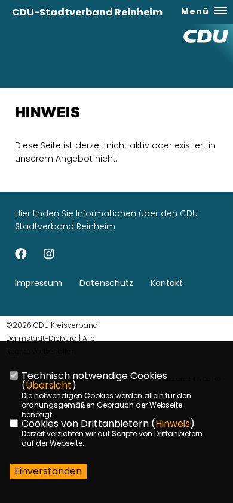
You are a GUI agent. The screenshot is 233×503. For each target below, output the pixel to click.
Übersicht (49, 385)
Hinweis (172, 423)
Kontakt (167, 283)
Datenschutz (106, 283)
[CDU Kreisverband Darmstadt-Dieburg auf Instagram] (49, 255)
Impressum (38, 283)
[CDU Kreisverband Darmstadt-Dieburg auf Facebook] (21, 255)
